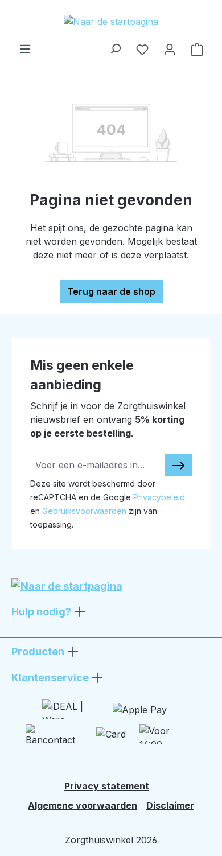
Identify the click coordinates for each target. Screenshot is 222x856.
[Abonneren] (178, 465)
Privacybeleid (159, 497)
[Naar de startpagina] (111, 21)
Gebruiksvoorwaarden (84, 511)
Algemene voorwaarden (82, 805)
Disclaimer (170, 805)
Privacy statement (106, 786)
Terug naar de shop (111, 291)
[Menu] (25, 46)
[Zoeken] (115, 46)
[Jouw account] (169, 49)
